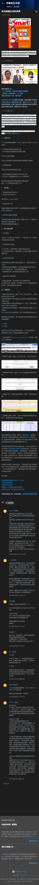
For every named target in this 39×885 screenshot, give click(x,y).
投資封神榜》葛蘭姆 (9, 825)
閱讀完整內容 (33, 841)
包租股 (5, 324)
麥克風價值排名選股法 (14, 449)
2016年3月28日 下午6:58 (17, 697)
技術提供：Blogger (20, 871)
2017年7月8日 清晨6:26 (16, 779)
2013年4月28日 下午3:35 (17, 626)
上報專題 (4, 93)
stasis (11, 560)
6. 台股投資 (9, 503)
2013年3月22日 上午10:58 (17, 554)
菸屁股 (5, 326)
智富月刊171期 (27, 437)
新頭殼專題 (11, 93)
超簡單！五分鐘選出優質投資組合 (12, 487)
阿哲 (10, 601)
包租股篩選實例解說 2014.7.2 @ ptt (13, 480)
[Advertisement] (19, 799)
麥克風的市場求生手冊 (30, 494)
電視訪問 (18, 95)
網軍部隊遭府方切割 (8, 95)
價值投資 (25, 435)
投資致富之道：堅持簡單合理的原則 (13, 489)
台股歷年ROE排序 (7, 485)
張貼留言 (6, 784)
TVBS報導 (20, 93)
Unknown (12, 511)
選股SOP (17, 133)
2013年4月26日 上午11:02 (17, 595)
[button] (36, 11)
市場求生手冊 (13, 3)
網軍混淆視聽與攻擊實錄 (20, 91)
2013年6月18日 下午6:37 (17, 646)
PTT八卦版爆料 (6, 91)
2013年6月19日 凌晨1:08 (17, 679)
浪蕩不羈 (12, 685)
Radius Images (23, 875)
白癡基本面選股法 (7, 483)
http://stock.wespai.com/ (20, 337)
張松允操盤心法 (7, 847)
